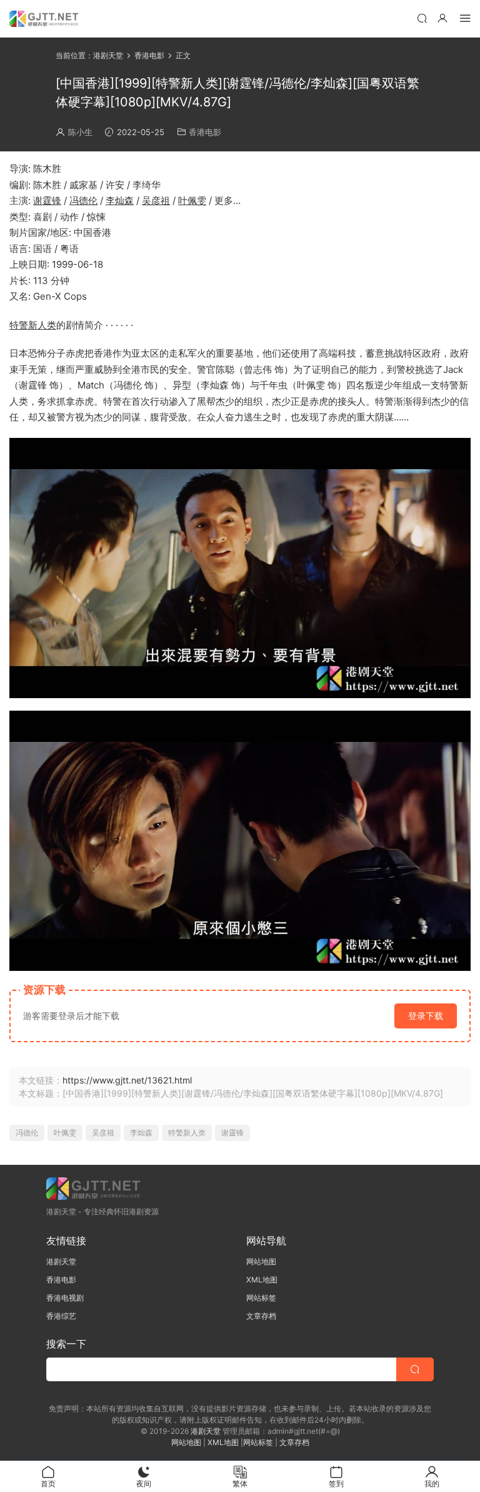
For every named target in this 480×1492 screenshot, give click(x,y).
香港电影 (205, 132)
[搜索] (422, 18)
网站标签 (261, 1297)
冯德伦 (83, 200)
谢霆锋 (47, 200)
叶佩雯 (192, 200)
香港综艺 (61, 1316)
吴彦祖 (156, 200)
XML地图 (262, 1279)
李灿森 (120, 200)
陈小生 (80, 132)
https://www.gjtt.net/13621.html (127, 1080)
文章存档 (261, 1316)
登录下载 (425, 1015)
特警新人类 (32, 325)
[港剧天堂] (43, 19)
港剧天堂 (61, 1261)
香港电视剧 (65, 1297)
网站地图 (261, 1261)
